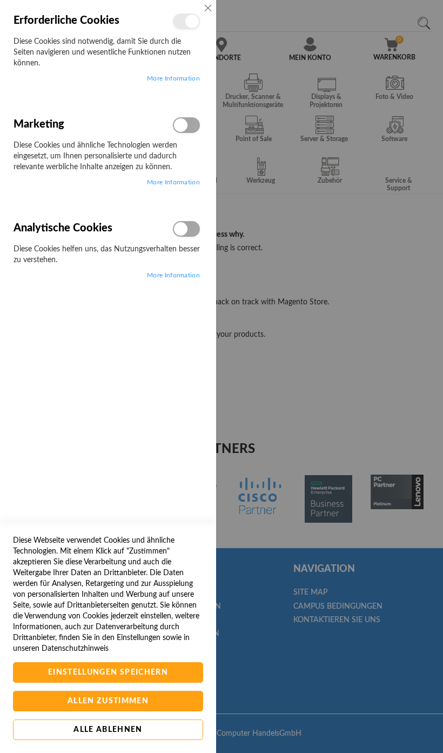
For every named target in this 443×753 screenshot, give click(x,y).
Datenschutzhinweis (75, 648)
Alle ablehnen (108, 730)
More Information (173, 78)
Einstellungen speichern (108, 672)
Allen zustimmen (108, 701)
